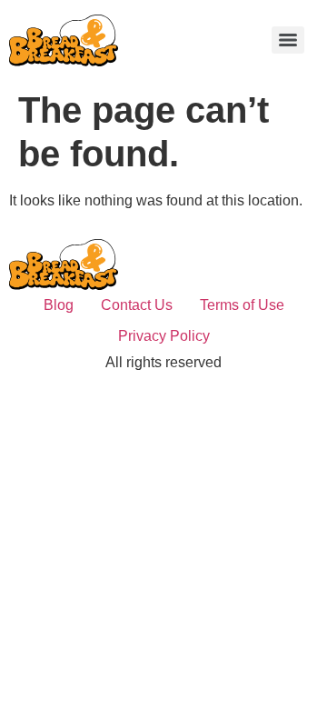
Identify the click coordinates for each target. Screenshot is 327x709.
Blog (59, 305)
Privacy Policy (164, 336)
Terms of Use (242, 305)
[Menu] (288, 40)
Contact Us (137, 305)
